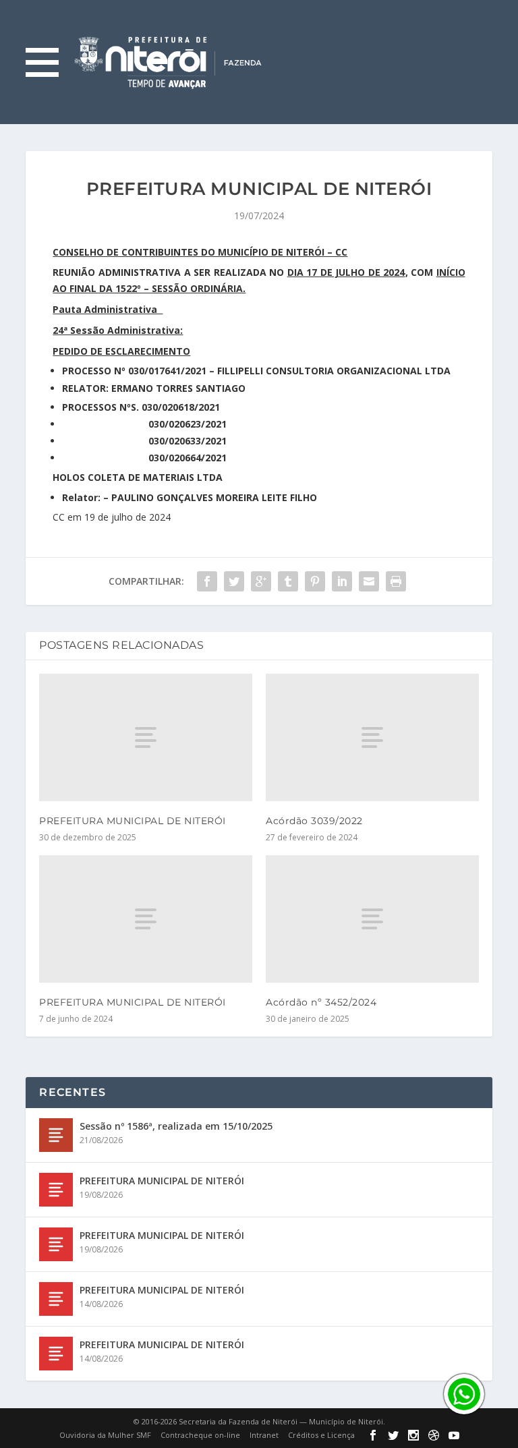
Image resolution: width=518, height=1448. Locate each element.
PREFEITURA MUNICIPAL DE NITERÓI (132, 821)
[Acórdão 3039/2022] (372, 737)
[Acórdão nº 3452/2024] (372, 919)
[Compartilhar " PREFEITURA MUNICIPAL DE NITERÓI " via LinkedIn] (341, 581)
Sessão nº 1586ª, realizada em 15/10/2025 (176, 1126)
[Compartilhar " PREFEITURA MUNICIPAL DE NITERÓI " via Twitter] (234, 581)
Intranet (264, 1435)
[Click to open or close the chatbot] (464, 1394)
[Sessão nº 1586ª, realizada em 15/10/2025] (56, 1135)
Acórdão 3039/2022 (314, 821)
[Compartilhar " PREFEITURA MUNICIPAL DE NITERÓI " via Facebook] (207, 581)
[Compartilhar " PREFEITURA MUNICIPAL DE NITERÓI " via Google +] (261, 581)
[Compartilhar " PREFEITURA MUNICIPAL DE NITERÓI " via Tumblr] (288, 581)
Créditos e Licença (321, 1435)
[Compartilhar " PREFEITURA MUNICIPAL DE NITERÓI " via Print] (395, 581)
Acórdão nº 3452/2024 (321, 1002)
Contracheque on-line (200, 1435)
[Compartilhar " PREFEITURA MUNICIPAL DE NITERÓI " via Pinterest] (314, 581)
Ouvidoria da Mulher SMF (105, 1435)
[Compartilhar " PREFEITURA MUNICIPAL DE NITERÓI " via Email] (368, 581)
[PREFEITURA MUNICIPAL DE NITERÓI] (145, 737)
